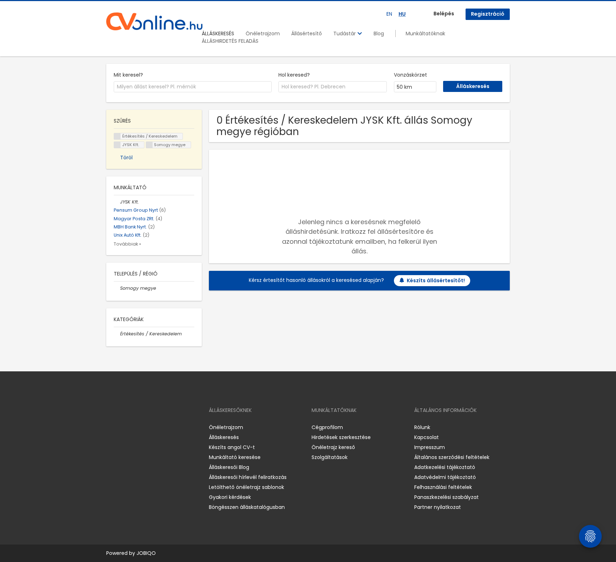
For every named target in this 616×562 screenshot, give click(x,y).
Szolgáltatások (330, 457)
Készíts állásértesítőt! (436, 280)
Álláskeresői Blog (229, 467)
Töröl (126, 157)
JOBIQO (146, 553)
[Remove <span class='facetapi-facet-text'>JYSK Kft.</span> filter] (117, 145)
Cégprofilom (327, 427)
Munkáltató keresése (235, 457)
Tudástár (345, 33)
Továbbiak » (127, 244)
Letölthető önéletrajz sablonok (246, 487)
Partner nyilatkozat (437, 507)
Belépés (443, 13)
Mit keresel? (128, 74)
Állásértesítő (306, 33)
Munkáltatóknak (425, 33)
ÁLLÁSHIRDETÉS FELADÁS (230, 41)
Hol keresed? (294, 74)
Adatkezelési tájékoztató (444, 467)
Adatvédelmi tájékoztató (445, 477)
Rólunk (422, 427)
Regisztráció (487, 13)
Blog (379, 33)
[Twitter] (145, 427)
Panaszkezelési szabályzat (446, 497)
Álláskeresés (224, 437)
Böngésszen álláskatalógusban (247, 507)
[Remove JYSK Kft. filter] (117, 202)
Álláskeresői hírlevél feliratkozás (248, 477)
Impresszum (429, 447)
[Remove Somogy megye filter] (117, 288)
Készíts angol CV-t (232, 447)
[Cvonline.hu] (154, 21)
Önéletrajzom (263, 33)
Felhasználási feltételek (443, 487)
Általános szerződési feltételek (451, 457)
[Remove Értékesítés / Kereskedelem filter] (117, 334)
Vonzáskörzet (410, 74)
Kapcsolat (426, 437)
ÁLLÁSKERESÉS (218, 33)
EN (389, 13)
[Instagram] (123, 427)
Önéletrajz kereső (333, 447)
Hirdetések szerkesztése (341, 437)
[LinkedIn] (135, 427)
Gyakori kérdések (230, 497)
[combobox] (193, 87)
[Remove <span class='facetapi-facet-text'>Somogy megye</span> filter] (149, 145)
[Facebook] (111, 427)
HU (402, 13)
